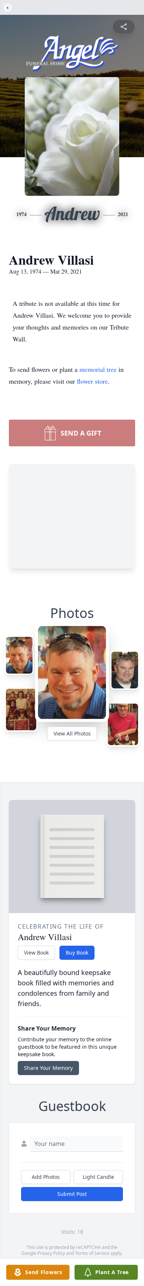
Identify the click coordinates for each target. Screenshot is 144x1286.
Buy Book (77, 952)
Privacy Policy (51, 1253)
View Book (36, 952)
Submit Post (72, 1193)
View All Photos (72, 733)
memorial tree (98, 369)
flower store (92, 381)
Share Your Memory (48, 1067)
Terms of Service (92, 1253)
